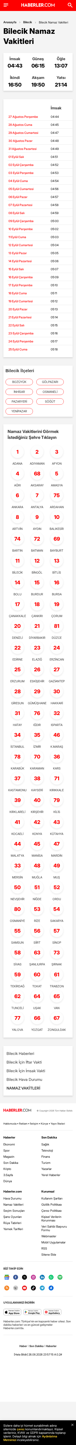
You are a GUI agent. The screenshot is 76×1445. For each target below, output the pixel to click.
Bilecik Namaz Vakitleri (53, 22)
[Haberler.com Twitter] (24, 1277)
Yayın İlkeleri (58, 1123)
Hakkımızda (9, 1123)
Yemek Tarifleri (13, 1229)
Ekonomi (9, 1144)
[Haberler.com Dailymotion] (51, 1288)
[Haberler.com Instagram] (33, 1277)
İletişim (34, 1123)
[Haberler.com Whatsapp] (51, 1277)
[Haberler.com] (17, 1110)
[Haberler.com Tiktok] (33, 1288)
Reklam (23, 1123)
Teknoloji (47, 1150)
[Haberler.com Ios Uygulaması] (12, 1312)
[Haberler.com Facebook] (15, 1277)
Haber (23, 1346)
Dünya (7, 1181)
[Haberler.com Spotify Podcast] (60, 1277)
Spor (6, 1150)
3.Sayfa (8, 1175)
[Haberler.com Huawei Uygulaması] (52, 1312)
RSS (44, 1248)
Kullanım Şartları (51, 1198)
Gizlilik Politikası (51, 1204)
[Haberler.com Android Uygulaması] (32, 1312)
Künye (44, 1123)
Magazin (8, 1156)
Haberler (9, 1137)
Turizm (45, 1162)
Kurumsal (47, 1191)
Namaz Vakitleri (13, 1204)
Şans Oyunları (12, 1216)
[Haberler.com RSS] (6, 1288)
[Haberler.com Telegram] (42, 1288)
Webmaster (48, 1236)
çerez (20, 1429)
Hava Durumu (12, 1198)
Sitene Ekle (48, 1254)
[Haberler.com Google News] (6, 1277)
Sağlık (45, 1144)
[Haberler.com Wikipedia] (15, 1288)
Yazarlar (46, 1169)
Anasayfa (9, 22)
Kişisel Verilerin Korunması (51, 1218)
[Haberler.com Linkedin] (42, 1277)
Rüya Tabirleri (12, 1223)
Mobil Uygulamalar (53, 1242)
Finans (45, 1156)
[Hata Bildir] (21, 1354)
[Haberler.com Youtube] (24, 1288)
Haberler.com (12, 1191)
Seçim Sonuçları (14, 1210)
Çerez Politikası (51, 1210)
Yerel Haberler (50, 1175)
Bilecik (27, 22)
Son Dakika (10, 1162)
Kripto (7, 1169)
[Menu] (5, 5)
